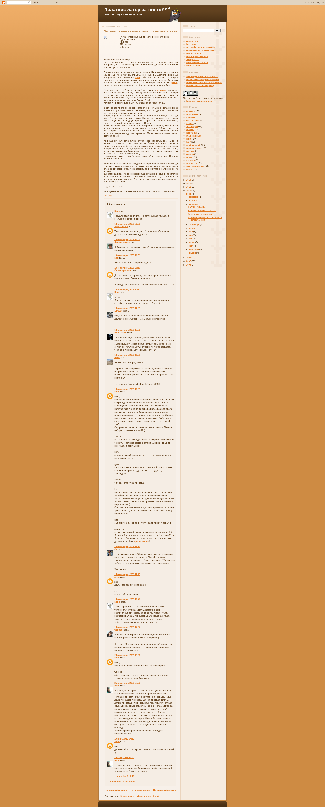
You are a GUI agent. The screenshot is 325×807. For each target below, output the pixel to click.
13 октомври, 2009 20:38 (127, 224)
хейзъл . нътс (193, 41)
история (190, 129)
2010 (188, 190)
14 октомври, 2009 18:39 (127, 389)
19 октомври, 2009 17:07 (127, 627)
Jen (116, 549)
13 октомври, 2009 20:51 (127, 255)
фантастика (192, 163)
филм (174, 82)
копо (137, 77)
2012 (188, 183)
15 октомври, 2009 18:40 (127, 599)
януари (192, 253)
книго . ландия (193, 65)
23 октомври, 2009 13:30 (127, 655)
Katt (116, 258)
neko (117, 685)
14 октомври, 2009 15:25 (127, 355)
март (191, 246)
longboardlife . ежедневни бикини (202, 79)
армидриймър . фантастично (200, 50)
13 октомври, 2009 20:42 (127, 239)
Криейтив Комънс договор (199, 101)
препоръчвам (141, 541)
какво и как (191, 133)
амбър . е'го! (192, 59)
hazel (117, 357)
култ (188, 142)
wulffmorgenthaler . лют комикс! (202, 76)
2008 (188, 258)
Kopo (117, 211)
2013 (188, 180)
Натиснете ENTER (197, 207)
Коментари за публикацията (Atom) (139, 796)
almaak (118, 310)
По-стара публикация (164, 790)
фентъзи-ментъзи (195, 166)
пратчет (190, 151)
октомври (194, 204)
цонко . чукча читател (197, 56)
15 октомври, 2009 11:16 (127, 574)
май (191, 239)
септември (194, 224)
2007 (188, 261)
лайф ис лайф (193, 145)
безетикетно (192, 114)
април (192, 242)
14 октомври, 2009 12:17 (127, 289)
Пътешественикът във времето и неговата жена (140, 31)
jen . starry (191, 44)
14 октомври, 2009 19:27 (127, 546)
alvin (117, 391)
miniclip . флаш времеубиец (200, 85)
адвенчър (191, 111)
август (192, 228)
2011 (188, 187)
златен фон (192, 126)
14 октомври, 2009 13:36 (127, 330)
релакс (189, 157)
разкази (190, 154)
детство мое (192, 120)
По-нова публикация (116, 790)
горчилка (190, 117)
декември (194, 197)
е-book (189, 123)
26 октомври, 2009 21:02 (127, 683)
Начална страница (140, 790)
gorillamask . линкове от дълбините (204, 82)
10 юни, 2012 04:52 (124, 739)
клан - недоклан (194, 136)
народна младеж (194, 148)
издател (161, 90)
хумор (189, 169)
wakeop (118, 629)
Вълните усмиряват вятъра (202, 210)
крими (189, 139)
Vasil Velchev (121, 226)
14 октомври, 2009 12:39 (127, 308)
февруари (194, 249)
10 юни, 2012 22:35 (124, 757)
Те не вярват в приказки (200, 214)
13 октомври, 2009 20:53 (127, 268)
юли (191, 231)
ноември (193, 200)
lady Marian (120, 332)
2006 (188, 265)
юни (191, 235)
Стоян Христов (122, 270)
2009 (188, 194)
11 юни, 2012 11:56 (124, 776)
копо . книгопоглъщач (197, 62)
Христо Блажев (122, 242)
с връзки (190, 160)
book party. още (193, 53)
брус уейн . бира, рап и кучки (200, 47)
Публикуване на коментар (121, 781)
